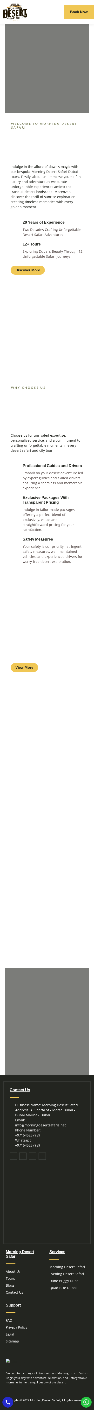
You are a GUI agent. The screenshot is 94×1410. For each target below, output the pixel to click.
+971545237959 (27, 1135)
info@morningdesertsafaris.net (40, 1125)
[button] (57, 12)
